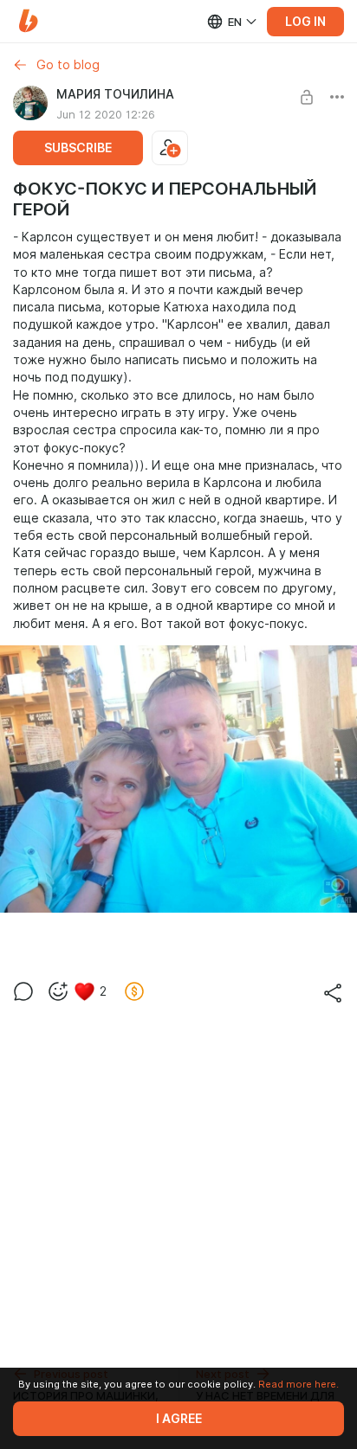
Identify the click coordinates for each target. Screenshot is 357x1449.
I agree (179, 1419)
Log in (305, 22)
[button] (28, 21)
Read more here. (298, 1384)
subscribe (78, 148)
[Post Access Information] (306, 97)
